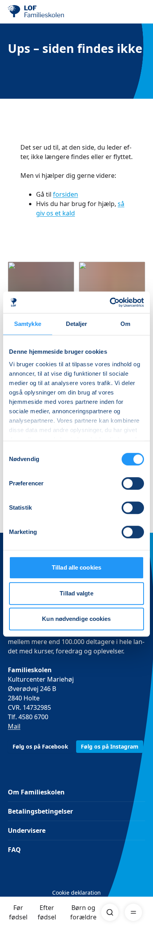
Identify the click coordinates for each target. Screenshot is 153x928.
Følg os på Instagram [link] (109, 746)
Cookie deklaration (76, 892)
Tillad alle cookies (76, 567)
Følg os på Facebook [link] (40, 746)
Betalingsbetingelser (40, 811)
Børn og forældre (83, 912)
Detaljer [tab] (76, 323)
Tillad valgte (76, 593)
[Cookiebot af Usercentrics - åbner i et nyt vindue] (110, 302)
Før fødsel (18, 912)
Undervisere (27, 830)
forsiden (65, 194)
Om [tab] (125, 323)
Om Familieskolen (36, 792)
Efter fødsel (47, 912)
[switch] (133, 483)
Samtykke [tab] (27, 323)
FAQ (14, 849)
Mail (14, 726)
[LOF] (47, 12)
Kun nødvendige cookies (76, 618)
